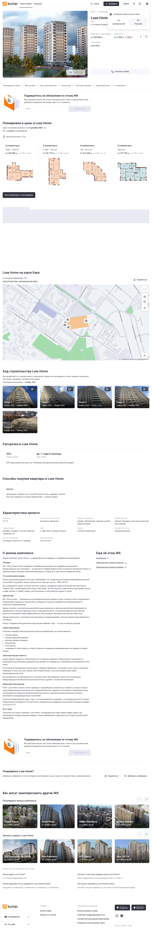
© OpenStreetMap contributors (139, 359)
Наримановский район (28, 281)
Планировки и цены (11, 86)
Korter (93, 12)
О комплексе (120, 86)
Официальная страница (110, 567)
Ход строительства (48, 86)
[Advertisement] (76, 246)
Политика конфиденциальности (91, 915)
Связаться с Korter (48, 915)
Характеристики (103, 86)
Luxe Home (95, 45)
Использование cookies (87, 911)
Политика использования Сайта (91, 923)
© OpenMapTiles (124, 359)
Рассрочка (66, 86)
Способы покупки (83, 86)
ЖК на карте (30, 86)
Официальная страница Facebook (110, 563)
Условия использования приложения (93, 919)
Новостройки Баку (105, 12)
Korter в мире (45, 911)
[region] (76, 322)
